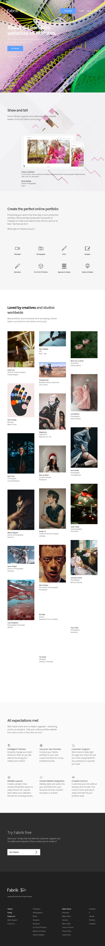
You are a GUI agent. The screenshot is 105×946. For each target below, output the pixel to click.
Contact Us (11, 924)
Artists (35, 916)
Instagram (92, 909)
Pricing (9, 913)
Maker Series (66, 916)
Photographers (38, 913)
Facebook (92, 924)
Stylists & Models (38, 935)
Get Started (68, 11)
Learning (65, 920)
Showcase (65, 913)
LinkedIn (91, 916)
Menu (96, 11)
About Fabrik (66, 924)
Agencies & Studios (39, 931)
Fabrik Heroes (66, 909)
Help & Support (12, 920)
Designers (36, 920)
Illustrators (36, 924)
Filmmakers (36, 909)
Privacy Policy (66, 931)
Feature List (11, 916)
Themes (10, 909)
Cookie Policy (66, 935)
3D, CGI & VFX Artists (40, 927)
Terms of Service (67, 927)
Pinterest (92, 920)
